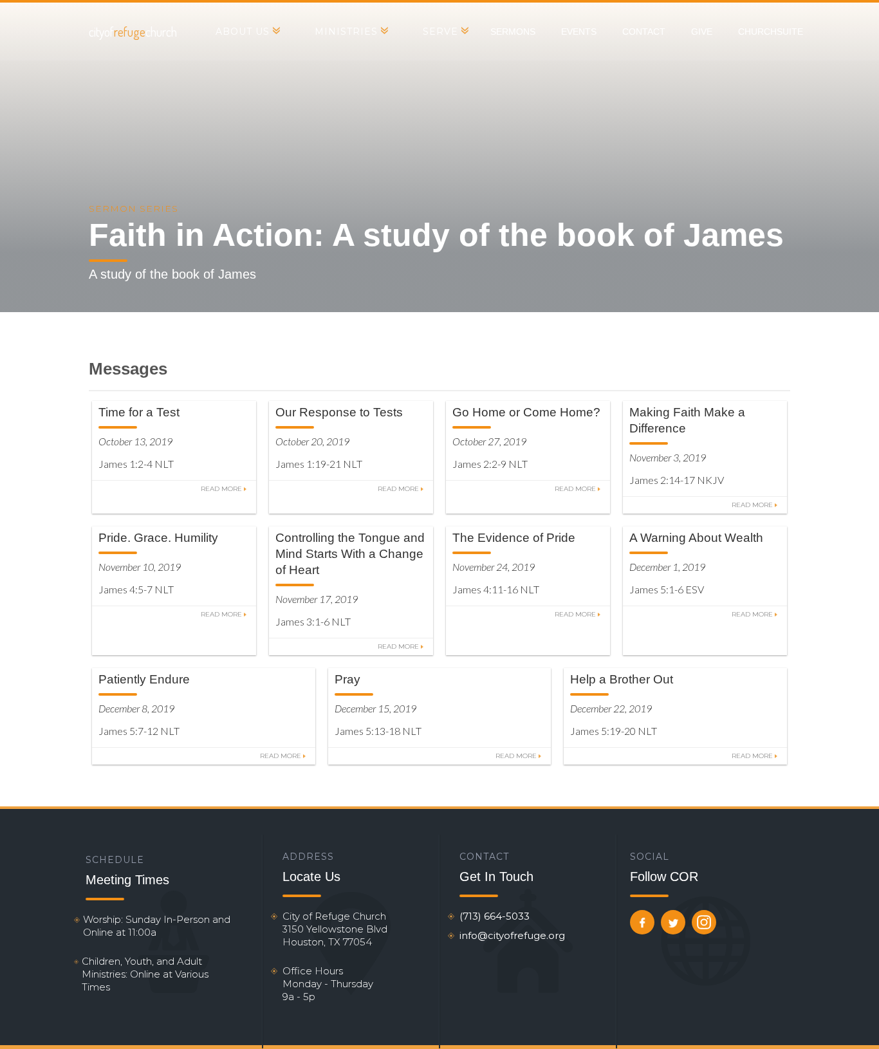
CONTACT (643, 31)
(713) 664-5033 (494, 916)
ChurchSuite (770, 31)
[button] (247, 31)
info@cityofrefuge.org (512, 935)
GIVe (701, 31)
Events (579, 31)
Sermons (512, 31)
